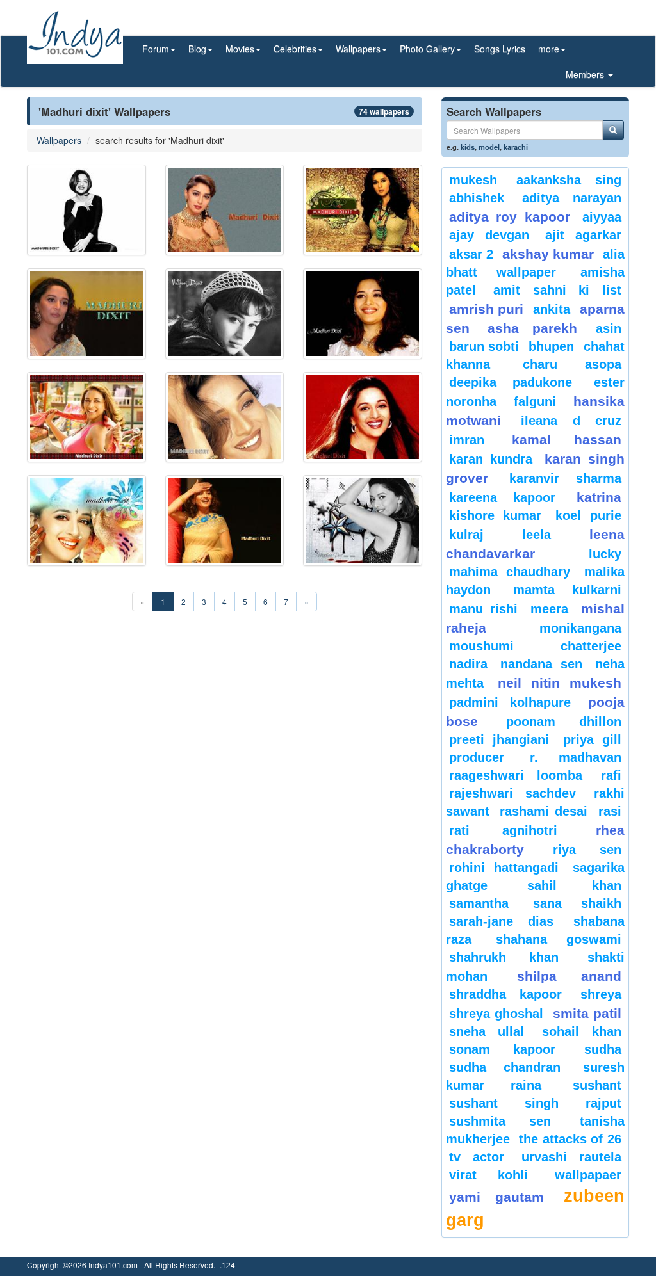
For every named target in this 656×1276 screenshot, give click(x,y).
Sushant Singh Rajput (535, 1103)
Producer (476, 757)
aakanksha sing (568, 180)
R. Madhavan (575, 757)
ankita (551, 309)
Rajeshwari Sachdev (513, 793)
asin (608, 328)
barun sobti (484, 346)
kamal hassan (566, 439)
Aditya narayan (571, 198)
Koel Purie (588, 515)
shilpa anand (569, 976)
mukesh (473, 180)
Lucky (605, 554)
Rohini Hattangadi (504, 867)
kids (468, 146)
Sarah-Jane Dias (501, 921)
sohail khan (581, 1031)
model (489, 146)
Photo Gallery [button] (427, 48)
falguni (535, 401)
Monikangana (580, 628)
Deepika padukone (511, 382)
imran (466, 440)
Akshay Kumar (548, 253)
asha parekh (532, 328)
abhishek (476, 198)
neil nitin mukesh (559, 682)
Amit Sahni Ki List (557, 290)
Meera (549, 609)
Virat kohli (489, 1175)
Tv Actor (476, 1157)
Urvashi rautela (571, 1157)
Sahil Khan (574, 885)
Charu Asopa (572, 364)
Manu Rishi (483, 609)
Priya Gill (592, 739)
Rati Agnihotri (503, 830)
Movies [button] (240, 48)
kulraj (466, 535)
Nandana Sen (541, 664)
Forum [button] (155, 48)
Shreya (600, 994)
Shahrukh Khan (504, 957)
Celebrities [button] (295, 48)
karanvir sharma (565, 478)
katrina (599, 497)
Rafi (611, 775)
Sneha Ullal (487, 1031)
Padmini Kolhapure (510, 702)
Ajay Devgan (489, 235)
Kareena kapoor (502, 497)
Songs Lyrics (499, 48)
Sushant (597, 1085)
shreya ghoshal (496, 1013)
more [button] (548, 48)
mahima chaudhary (510, 572)
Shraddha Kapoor (505, 994)
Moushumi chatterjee (535, 646)
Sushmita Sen (500, 1121)
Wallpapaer (588, 1175)
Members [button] (586, 74)
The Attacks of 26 (570, 1139)
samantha (479, 903)
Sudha (602, 1049)
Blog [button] (197, 48)
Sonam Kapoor (502, 1049)
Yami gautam (496, 1197)
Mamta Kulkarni (567, 590)
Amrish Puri (486, 309)
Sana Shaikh (577, 903)
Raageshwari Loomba (516, 775)
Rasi (609, 811)
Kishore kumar (495, 515)
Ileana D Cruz (571, 421)
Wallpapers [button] (358, 48)
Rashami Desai (543, 811)
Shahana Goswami (558, 939)
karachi (516, 146)
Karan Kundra (490, 459)
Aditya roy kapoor (509, 216)
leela (536, 535)
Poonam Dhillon (563, 722)
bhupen (551, 346)
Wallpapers (59, 140)
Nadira (468, 664)
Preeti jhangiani (499, 739)
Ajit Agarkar (583, 235)
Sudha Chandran (505, 1067)
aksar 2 (471, 254)
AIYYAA (601, 217)
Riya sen (587, 850)
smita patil (587, 1013)
